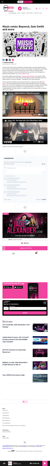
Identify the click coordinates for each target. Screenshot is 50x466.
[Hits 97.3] (25, 2)
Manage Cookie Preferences (7, 448)
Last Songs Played (12, 13)
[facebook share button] (3, 60)
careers (32, 446)
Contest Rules (5, 415)
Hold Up (24, 73)
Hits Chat (36, 13)
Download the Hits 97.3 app (13, 283)
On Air (18, 13)
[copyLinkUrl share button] (13, 60)
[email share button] (10, 60)
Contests (23, 13)
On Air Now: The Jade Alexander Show (25, 235)
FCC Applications (6, 423)
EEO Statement (6, 418)
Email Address (12, 306)
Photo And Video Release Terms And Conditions (13, 425)
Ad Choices (24, 446)
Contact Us (5, 410)
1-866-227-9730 (25, 248)
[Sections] (2, 2)
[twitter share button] (7, 60)
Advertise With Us (6, 431)
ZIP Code (5, 306)
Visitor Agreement (40, 445)
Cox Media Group (8, 445)
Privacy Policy (5, 446)
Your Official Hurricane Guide (13, 375)
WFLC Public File (6, 420)
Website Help (5, 438)
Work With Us (5, 412)
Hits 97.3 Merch (29, 13)
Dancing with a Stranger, (29, 76)
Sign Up (25, 313)
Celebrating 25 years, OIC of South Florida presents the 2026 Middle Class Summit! (15, 339)
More (40, 13)
